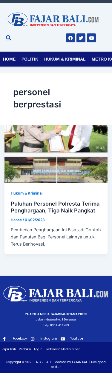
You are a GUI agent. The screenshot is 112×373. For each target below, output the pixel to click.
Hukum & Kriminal (65, 59)
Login (38, 349)
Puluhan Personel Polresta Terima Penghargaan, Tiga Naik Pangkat (55, 207)
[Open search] (8, 37)
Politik (30, 59)
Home (9, 59)
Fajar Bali (8, 349)
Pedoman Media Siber (62, 349)
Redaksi (25, 349)
